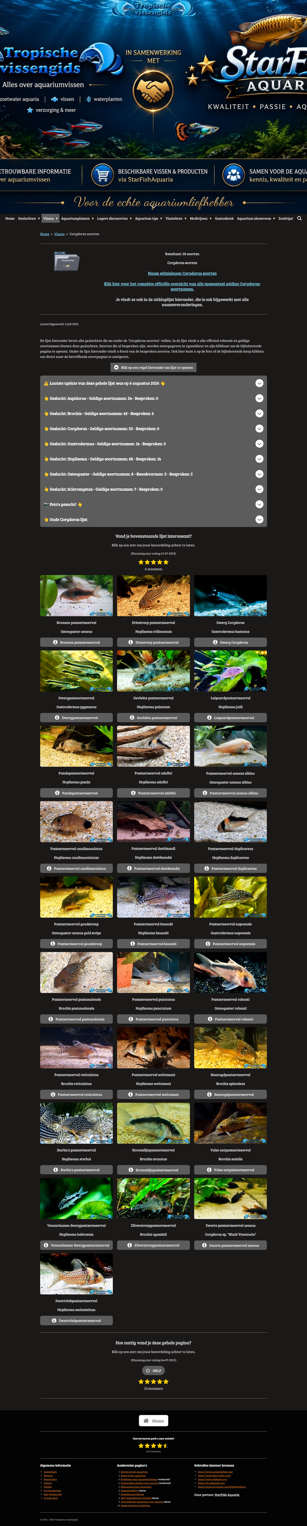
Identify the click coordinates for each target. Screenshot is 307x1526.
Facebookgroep (52, 1490)
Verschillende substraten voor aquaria (142, 1501)
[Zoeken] (299, 218)
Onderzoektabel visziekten (135, 1505)
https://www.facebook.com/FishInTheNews (222, 1486)
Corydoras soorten (84, 233)
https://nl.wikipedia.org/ (211, 1483)
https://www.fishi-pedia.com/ (214, 1475)
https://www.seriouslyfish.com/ (215, 1471)
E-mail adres (51, 1498)
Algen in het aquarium (133, 1475)
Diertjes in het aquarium (134, 1471)
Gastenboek (50, 1471)
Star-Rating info (53, 1494)
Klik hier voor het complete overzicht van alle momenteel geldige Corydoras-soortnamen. (182, 286)
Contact (48, 1483)
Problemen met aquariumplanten (139, 1479)
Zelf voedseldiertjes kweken (136, 1498)
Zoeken (48, 1486)
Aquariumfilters (130, 1490)
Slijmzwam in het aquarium (136, 1486)
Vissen (59, 233)
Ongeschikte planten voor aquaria (140, 1483)
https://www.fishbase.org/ (212, 1479)
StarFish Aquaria (227, 1495)
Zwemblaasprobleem (132, 1494)
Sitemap (48, 1475)
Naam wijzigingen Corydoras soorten (182, 273)
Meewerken (50, 1479)
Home (44, 233)
